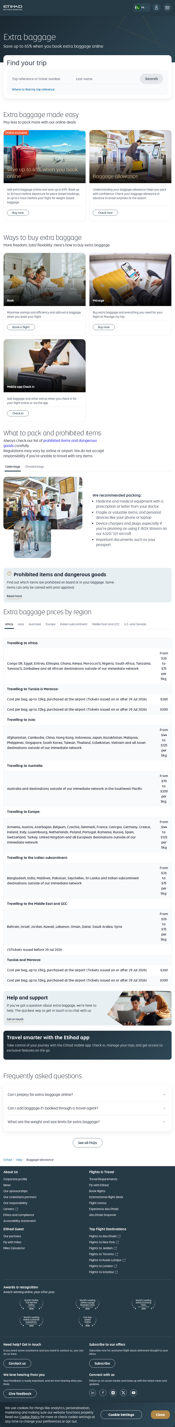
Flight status (97, 1203)
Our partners (12, 1236)
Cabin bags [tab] (12, 466)
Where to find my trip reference (33, 89)
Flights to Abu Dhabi (103, 1236)
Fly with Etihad (99, 1185)
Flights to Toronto (101, 1254)
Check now (105, 213)
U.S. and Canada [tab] (135, 624)
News (7, 1185)
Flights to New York (102, 1242)
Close (160, 1415)
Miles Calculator (14, 1248)
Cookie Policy (30, 1417)
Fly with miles (12, 1242)
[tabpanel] (87, 520)
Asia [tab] (21, 624)
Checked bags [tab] (34, 466)
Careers (8, 1209)
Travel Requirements (103, 1179)
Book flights (97, 1191)
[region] (87, 1414)
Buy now (18, 213)
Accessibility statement (19, 1221)
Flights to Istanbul (101, 1272)
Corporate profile (15, 1179)
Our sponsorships (15, 1191)
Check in (17, 413)
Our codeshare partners (19, 1197)
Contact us (17, 1363)
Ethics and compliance (18, 1215)
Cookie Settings (121, 1415)
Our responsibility (15, 1203)
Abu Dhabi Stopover (102, 1215)
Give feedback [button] (20, 1393)
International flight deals (106, 1197)
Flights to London (101, 1266)
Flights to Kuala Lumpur (105, 1260)
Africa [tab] (9, 624)
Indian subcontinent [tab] (74, 624)
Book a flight (21, 327)
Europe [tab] (50, 624)
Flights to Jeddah (101, 1248)
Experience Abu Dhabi (103, 1209)
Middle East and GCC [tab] (106, 624)
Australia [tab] (35, 624)
